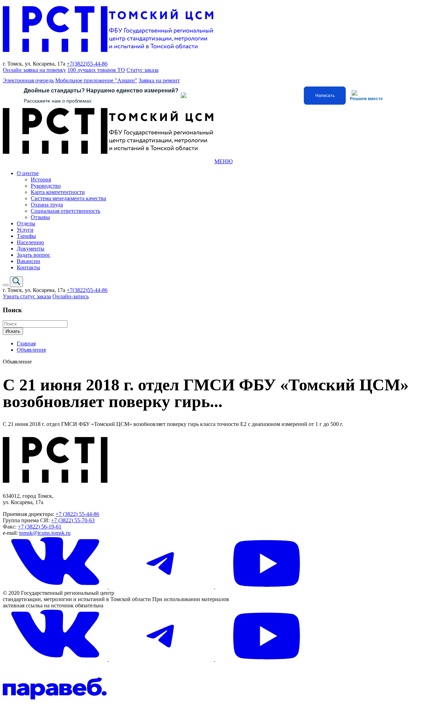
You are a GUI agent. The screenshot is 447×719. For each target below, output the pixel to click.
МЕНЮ (223, 161)
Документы (30, 249)
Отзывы (40, 217)
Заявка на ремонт (159, 80)
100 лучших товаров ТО (96, 70)
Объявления (31, 350)
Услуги (25, 230)
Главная (26, 343)
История (41, 179)
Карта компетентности (58, 192)
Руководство (46, 186)
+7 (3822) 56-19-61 (39, 527)
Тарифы (26, 236)
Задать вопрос (33, 255)
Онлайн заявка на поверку (34, 70)
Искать (13, 331)
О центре (28, 173)
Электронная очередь (28, 80)
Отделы (26, 223)
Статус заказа (142, 70)
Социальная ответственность (65, 211)
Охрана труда (47, 205)
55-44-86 (97, 64)
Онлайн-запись (70, 296)
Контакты (28, 267)
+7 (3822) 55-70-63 (73, 520)
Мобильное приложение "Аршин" (96, 80)
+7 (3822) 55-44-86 (77, 514)
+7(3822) (77, 64)
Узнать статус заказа (27, 296)
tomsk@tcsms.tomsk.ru (45, 533)
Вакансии (28, 261)
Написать (325, 95)
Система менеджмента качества (68, 198)
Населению (30, 242)
